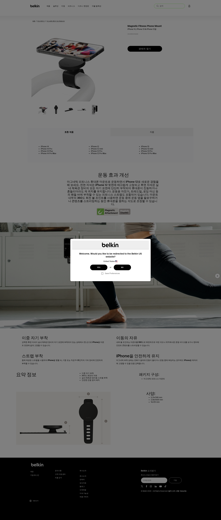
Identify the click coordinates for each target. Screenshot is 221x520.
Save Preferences (112, 273)
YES (98, 267)
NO (122, 267)
